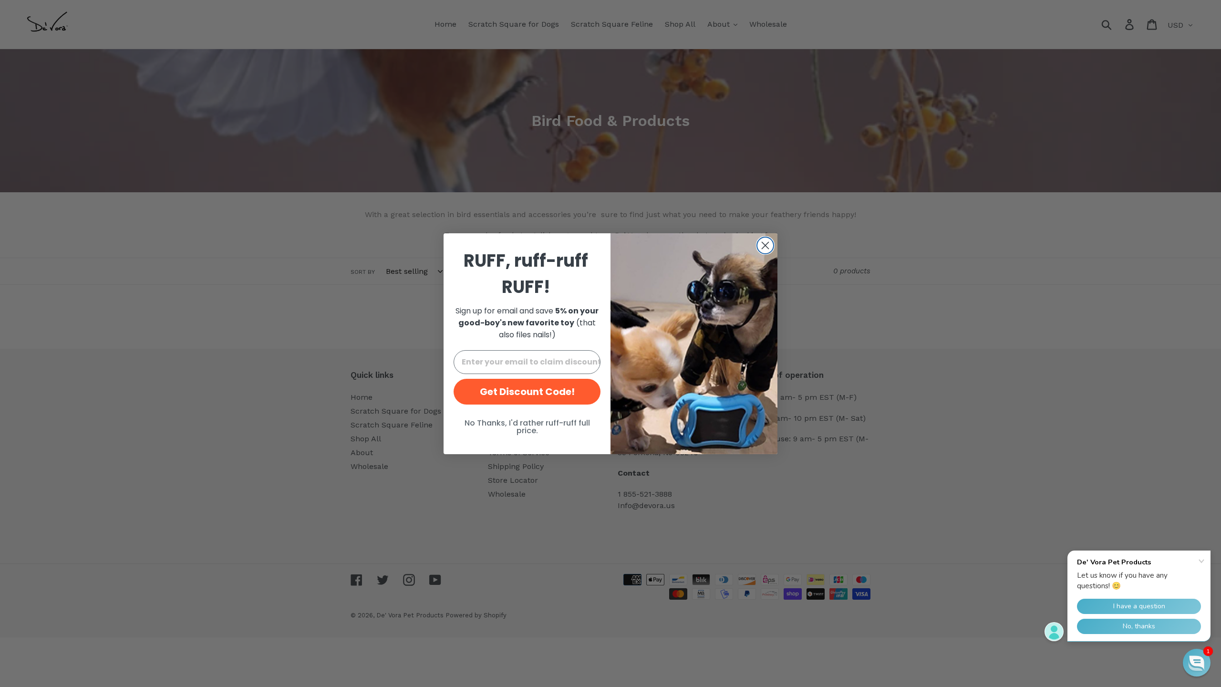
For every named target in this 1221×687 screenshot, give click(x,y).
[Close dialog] (765, 245)
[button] (1197, 663)
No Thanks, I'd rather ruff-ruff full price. (527, 426)
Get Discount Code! (527, 391)
